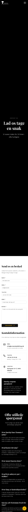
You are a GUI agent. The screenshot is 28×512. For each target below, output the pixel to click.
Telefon (4, 292)
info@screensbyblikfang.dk (15, 346)
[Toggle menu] (24, 2)
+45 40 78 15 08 (12, 357)
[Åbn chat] (24, 508)
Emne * (3, 299)
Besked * (4, 306)
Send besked (8, 325)
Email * (4, 285)
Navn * (3, 277)
